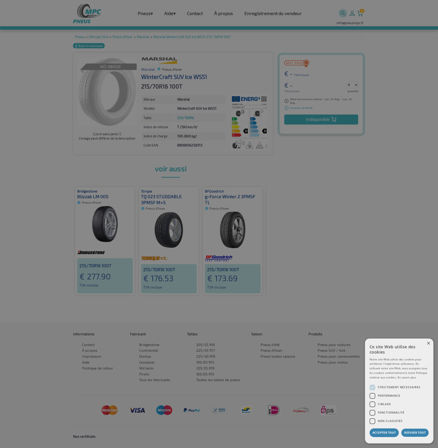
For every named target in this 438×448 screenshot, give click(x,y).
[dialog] (399, 391)
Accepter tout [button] (384, 433)
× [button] (428, 343)
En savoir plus (407, 377)
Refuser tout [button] (415, 433)
